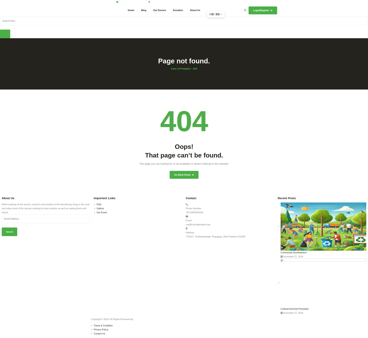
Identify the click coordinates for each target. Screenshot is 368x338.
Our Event (102, 212)
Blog (143, 10)
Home (131, 10)
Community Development (293, 252)
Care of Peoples (142, 319)
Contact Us (99, 333)
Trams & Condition (103, 325)
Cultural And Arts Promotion (295, 309)
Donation (178, 10)
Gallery (100, 208)
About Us (195, 10)
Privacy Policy (101, 329)
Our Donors (159, 10)
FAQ (99, 204)
